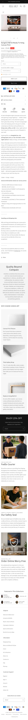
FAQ (4, 663)
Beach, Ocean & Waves (8, 621)
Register (5, 676)
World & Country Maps (8, 632)
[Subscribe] (23, 429)
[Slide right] (17, 38)
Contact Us (17, 250)
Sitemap (5, 666)
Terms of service (23, 714)
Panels (2, 61)
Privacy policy (16, 714)
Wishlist (5, 686)
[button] (3, 6)
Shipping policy (15, 716)
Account (5, 683)
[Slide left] (10, 38)
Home (4, 649)
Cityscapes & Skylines (8, 625)
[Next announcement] (25, 1)
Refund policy (8, 714)
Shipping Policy (7, 642)
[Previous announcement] (3, 1)
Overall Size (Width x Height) (7, 67)
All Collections (6, 652)
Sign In (5, 679)
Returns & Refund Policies (9, 645)
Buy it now (14, 83)
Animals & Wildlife (7, 618)
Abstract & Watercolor (8, 614)
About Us (5, 656)
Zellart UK (5, 690)
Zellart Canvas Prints (13, 712)
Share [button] (4, 257)
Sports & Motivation (8, 628)
